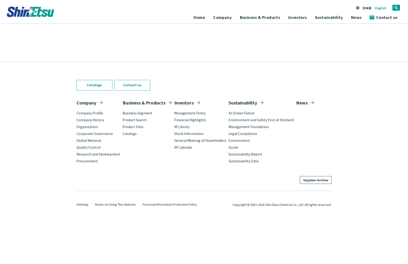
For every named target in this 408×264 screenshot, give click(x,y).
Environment (239, 140)
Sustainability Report (245, 154)
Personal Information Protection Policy (170, 204)
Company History (90, 119)
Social (233, 147)
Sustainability (243, 103)
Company (86, 103)
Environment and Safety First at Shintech (261, 119)
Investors (184, 103)
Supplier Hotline (315, 180)
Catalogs (94, 84)
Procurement (87, 161)
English (380, 8)
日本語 (366, 8)
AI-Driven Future (242, 113)
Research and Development (98, 154)
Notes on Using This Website (115, 204)
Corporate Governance (94, 133)
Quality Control (88, 147)
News (356, 17)
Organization (87, 126)
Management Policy (190, 113)
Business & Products (144, 103)
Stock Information (189, 133)
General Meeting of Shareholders (200, 140)
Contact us (386, 17)
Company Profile (89, 113)
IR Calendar (183, 147)
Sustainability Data (244, 161)
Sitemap (82, 204)
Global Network (88, 140)
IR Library (182, 126)
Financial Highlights (190, 119)
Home (199, 17)
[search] (396, 8)
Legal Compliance (243, 133)
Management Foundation (249, 126)
